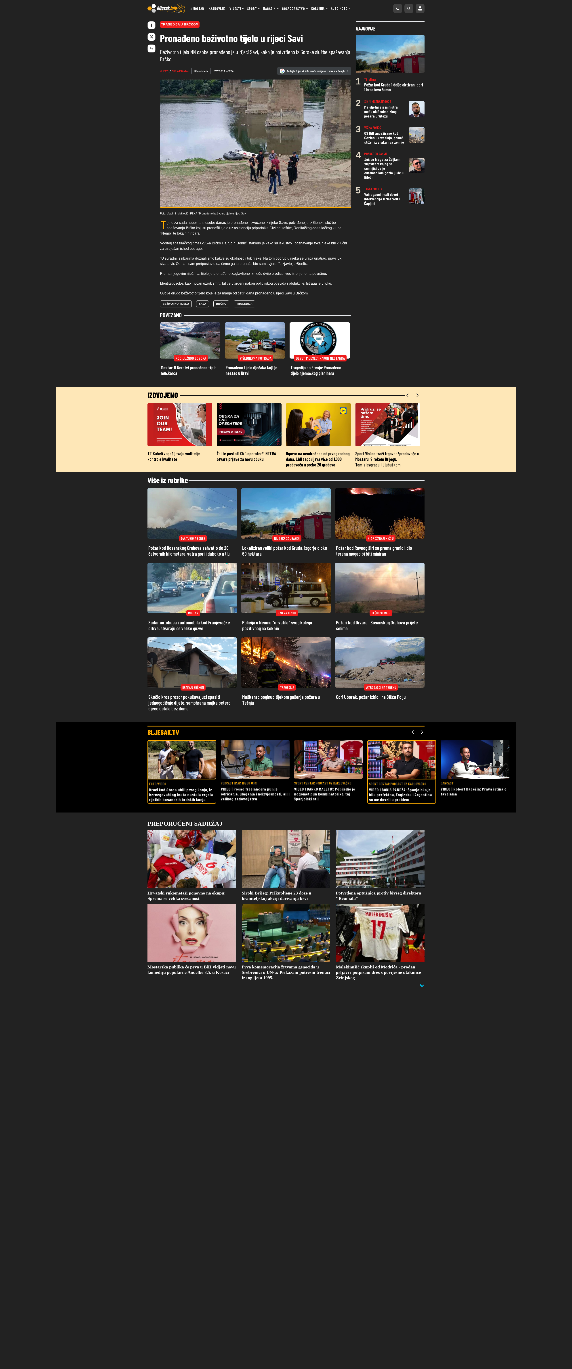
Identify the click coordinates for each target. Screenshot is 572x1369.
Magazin (269, 8)
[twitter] (151, 37)
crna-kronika (180, 71)
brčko (221, 303)
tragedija (244, 303)
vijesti (164, 71)
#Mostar (197, 8)
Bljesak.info (201, 71)
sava (202, 303)
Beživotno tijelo (176, 303)
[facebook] (151, 25)
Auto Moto (339, 8)
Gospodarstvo (293, 8)
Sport (252, 8)
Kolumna (318, 8)
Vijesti (235, 8)
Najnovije (217, 8)
